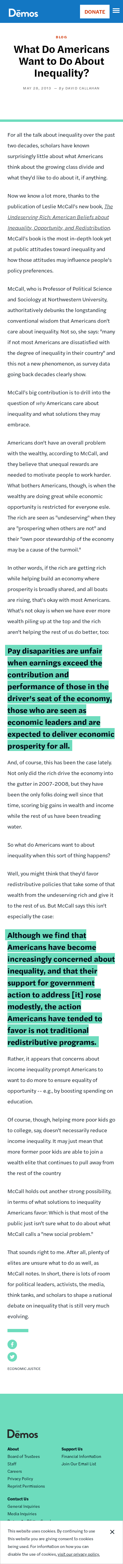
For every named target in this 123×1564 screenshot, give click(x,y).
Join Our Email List (78, 1464)
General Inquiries (23, 1506)
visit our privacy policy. (79, 1554)
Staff (11, 1464)
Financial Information (81, 1456)
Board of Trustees (23, 1456)
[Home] (23, 19)
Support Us (72, 1449)
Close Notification (112, 1542)
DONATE (94, 11)
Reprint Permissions (26, 1486)
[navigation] (116, 10)
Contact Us (18, 1499)
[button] (12, 1344)
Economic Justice (24, 1368)
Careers (14, 1471)
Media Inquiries (21, 1513)
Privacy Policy (20, 1478)
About (13, 1449)
